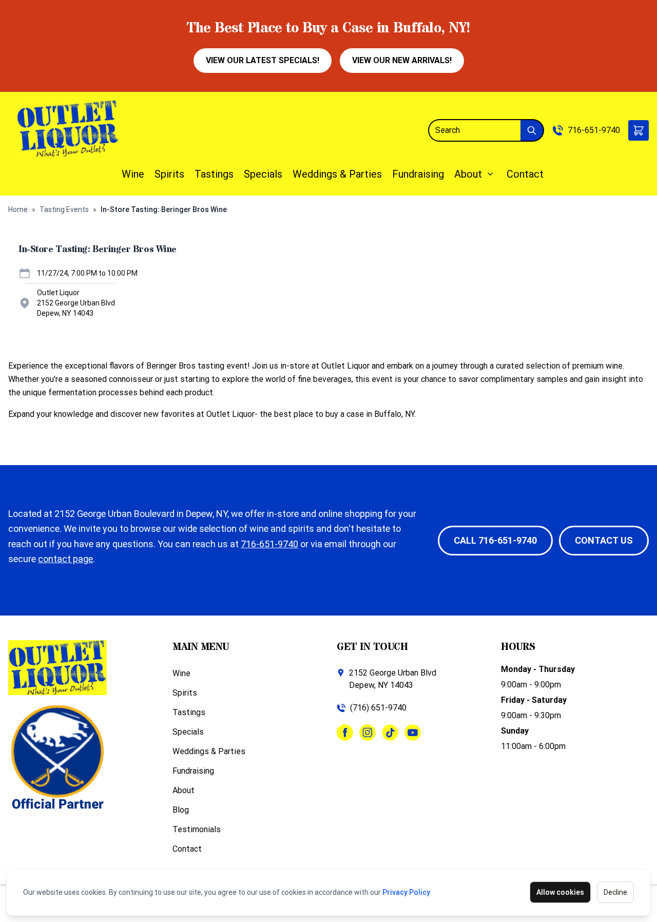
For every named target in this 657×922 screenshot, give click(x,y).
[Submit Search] (532, 130)
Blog (180, 810)
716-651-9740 (594, 130)
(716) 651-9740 (378, 708)
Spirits (169, 174)
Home (18, 209)
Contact (525, 174)
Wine (133, 174)
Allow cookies (560, 892)
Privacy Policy (406, 892)
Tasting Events (64, 209)
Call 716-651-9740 (495, 540)
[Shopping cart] (638, 130)
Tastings (214, 174)
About (468, 174)
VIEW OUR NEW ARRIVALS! (402, 60)
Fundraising (418, 174)
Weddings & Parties (337, 174)
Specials (263, 174)
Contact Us (604, 540)
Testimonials (196, 829)
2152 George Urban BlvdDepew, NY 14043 (392, 679)
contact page (65, 558)
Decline (615, 892)
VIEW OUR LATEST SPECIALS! (262, 60)
